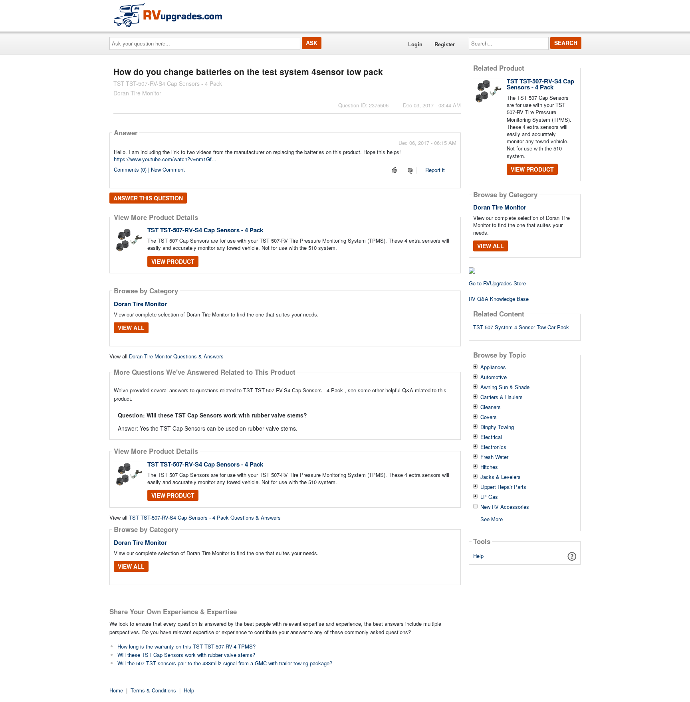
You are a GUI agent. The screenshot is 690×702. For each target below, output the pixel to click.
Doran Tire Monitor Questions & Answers (176, 356)
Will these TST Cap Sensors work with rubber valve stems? (186, 654)
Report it (435, 169)
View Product (172, 261)
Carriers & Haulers (501, 397)
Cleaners (490, 407)
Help (478, 556)
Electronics (493, 447)
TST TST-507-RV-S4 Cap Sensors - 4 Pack (205, 229)
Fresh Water (494, 457)
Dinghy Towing (497, 427)
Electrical (491, 437)
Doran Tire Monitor (140, 303)
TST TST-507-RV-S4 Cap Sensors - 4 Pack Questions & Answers (205, 517)
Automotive (493, 377)
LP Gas (489, 497)
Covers (488, 417)
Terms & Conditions (153, 690)
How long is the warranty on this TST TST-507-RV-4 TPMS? (186, 646)
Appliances (493, 367)
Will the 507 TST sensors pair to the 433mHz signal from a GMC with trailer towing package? (224, 663)
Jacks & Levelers (500, 477)
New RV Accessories (504, 507)
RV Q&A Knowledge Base (499, 299)
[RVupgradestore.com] (168, 15)
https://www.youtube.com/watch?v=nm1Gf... (165, 159)
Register (444, 44)
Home (116, 690)
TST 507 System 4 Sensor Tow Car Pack (521, 327)
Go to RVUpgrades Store (497, 283)
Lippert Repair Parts (503, 487)
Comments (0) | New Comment (149, 169)
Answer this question (148, 198)
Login (415, 44)
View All (131, 328)
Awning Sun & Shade (504, 387)
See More (491, 518)
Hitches (489, 467)
